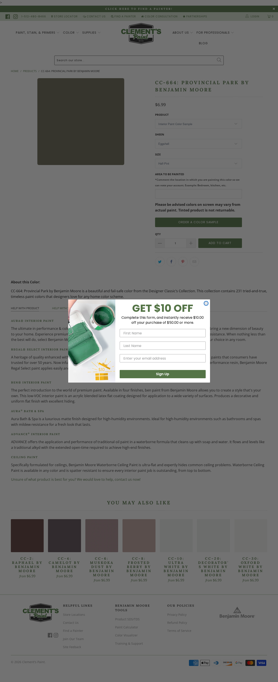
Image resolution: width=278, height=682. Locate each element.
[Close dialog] (206, 303)
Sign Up (162, 374)
